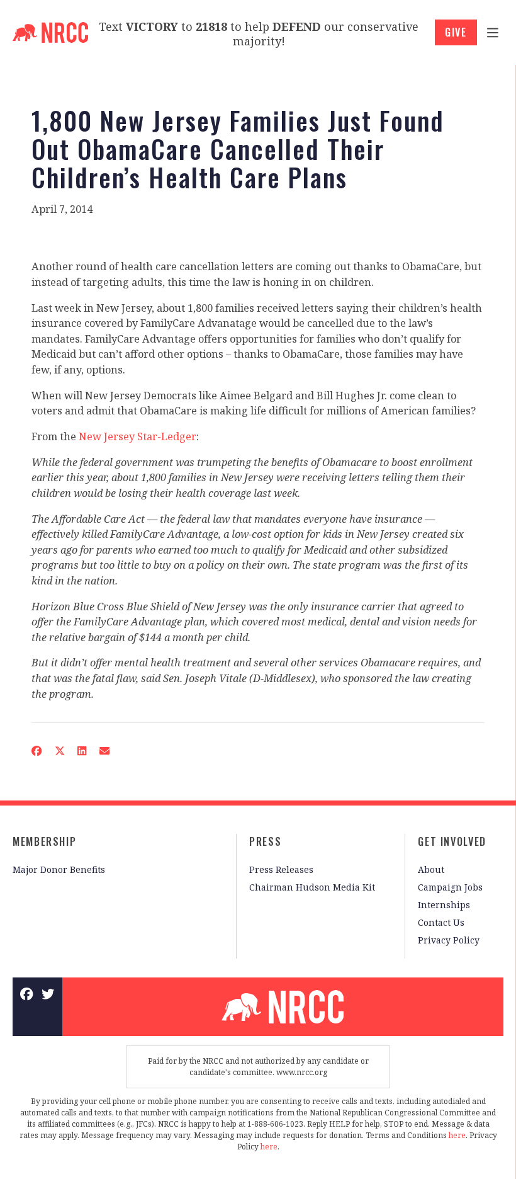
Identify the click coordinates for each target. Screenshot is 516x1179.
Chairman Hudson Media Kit (312, 887)
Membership (44, 841)
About (431, 869)
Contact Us (441, 922)
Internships (444, 905)
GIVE (456, 32)
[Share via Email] (104, 751)
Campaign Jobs (450, 887)
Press (265, 841)
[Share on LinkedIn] (82, 751)
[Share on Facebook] (36, 751)
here (457, 1135)
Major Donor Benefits (59, 869)
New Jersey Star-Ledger (137, 436)
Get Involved (452, 841)
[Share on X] (59, 751)
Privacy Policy (449, 940)
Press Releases (281, 869)
